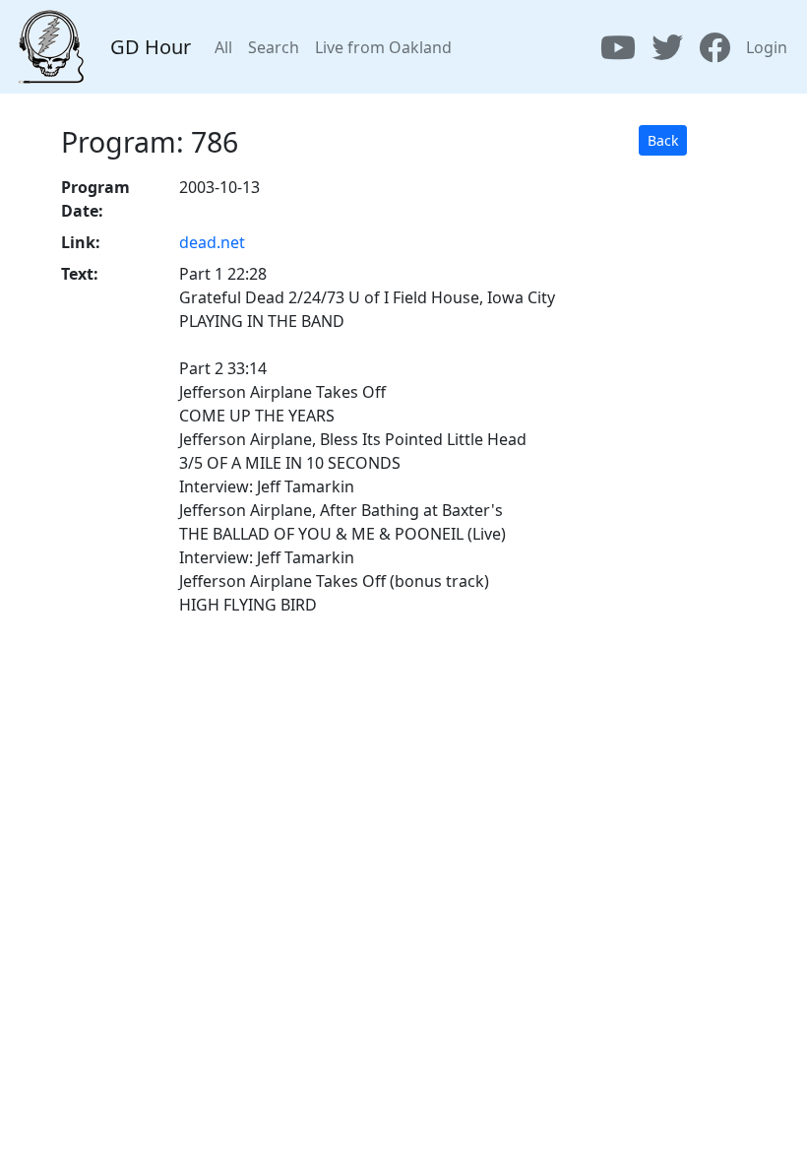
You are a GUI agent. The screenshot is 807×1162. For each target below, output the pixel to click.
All (223, 47)
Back (663, 140)
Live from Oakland (383, 47)
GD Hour (150, 46)
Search (273, 47)
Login (766, 47)
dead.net (212, 242)
